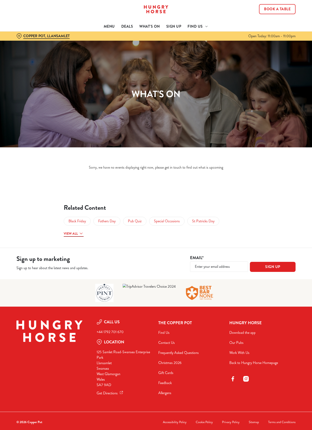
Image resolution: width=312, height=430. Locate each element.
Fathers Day (107, 221)
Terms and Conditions (282, 422)
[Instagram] (246, 378)
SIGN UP (272, 266)
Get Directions (107, 393)
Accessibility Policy (175, 422)
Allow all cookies (273, 12)
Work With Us (239, 352)
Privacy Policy (231, 422)
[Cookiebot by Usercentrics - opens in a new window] (30, 51)
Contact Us (166, 342)
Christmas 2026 (170, 362)
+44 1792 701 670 (110, 331)
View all (71, 233)
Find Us (163, 332)
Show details (237, 51)
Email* (197, 257)
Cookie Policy (204, 422)
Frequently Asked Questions (178, 352)
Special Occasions (167, 221)
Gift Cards (165, 372)
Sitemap (254, 422)
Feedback (165, 382)
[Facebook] (232, 378)
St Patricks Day (203, 221)
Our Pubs (236, 342)
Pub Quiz (135, 221)
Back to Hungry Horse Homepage (253, 362)
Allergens (164, 392)
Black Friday (77, 221)
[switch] (131, 51)
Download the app (242, 332)
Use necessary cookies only (274, 27)
